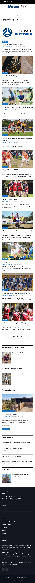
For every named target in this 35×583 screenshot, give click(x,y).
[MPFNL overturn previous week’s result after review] (17, 127)
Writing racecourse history (20, 474)
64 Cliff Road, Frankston (10, 414)
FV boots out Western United (12, 44)
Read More (6, 429)
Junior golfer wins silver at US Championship (18, 107)
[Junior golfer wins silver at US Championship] (17, 96)
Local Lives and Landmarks (9, 521)
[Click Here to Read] (6, 358)
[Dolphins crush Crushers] (17, 188)
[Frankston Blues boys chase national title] (17, 282)
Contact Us (4, 533)
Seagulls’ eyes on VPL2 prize (12, 170)
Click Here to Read (17, 352)
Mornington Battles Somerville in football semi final (17, 461)
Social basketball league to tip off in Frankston (18, 76)
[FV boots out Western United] (17, 33)
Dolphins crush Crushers (11, 199)
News (3, 512)
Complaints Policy (18, 580)
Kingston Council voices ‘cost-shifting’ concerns (16, 442)
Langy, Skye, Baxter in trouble (13, 262)
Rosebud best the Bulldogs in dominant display (18, 231)
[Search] (32, 6)
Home (3, 510)
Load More (16, 336)
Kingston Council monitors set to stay (12, 448)
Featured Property (8, 411)
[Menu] (3, 6)
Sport (5, 41)
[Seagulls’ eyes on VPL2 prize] (17, 159)
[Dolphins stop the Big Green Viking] (17, 312)
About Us (4, 530)
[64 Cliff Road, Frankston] (17, 403)
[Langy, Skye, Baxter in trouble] (17, 251)
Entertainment (5, 518)
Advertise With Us (6, 524)
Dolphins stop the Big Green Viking (14, 323)
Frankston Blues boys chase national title (16, 293)
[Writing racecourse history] (6, 478)
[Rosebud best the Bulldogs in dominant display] (17, 220)
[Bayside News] (17, 6)
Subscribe (4, 527)
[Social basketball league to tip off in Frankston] (17, 65)
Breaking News (7, 1)
